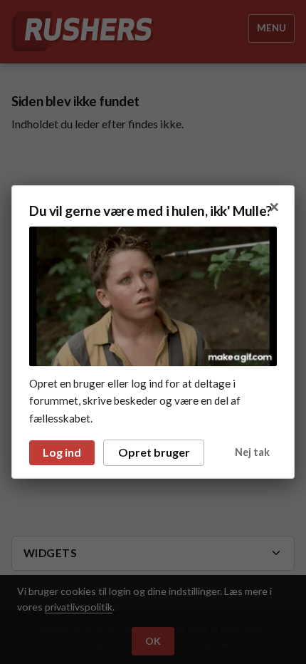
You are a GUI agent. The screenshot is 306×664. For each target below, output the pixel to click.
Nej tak (252, 452)
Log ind (62, 452)
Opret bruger (154, 452)
